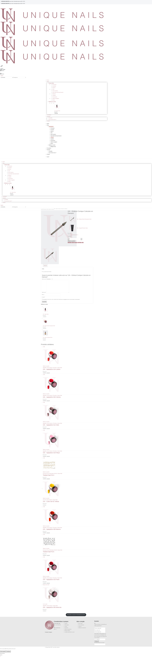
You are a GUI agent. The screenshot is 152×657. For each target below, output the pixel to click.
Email (83, 242)
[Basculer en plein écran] (1, 653)
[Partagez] (2, 653)
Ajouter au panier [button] (46, 366)
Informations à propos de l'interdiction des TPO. (76, 614)
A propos (48, 149)
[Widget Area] (53, 146)
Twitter (73, 242)
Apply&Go (45, 367)
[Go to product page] (80, 106)
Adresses (80, 626)
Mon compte (80, 623)
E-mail (43, 297)
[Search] (26, 77)
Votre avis (44, 292)
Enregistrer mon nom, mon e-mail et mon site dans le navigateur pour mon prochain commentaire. (61, 299)
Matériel (52, 137)
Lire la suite (45, 604)
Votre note (44, 279)
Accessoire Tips (46, 473)
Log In (48, 156)
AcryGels (52, 129)
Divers (52, 143)
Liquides (52, 138)
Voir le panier (2, 651)
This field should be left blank (99, 642)
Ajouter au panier (71, 240)
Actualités (50, 151)
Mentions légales (67, 630)
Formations (49, 148)
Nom (43, 294)
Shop (48, 125)
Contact (48, 154)
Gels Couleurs (53, 134)
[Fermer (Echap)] (4, 653)
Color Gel (44, 499)
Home (48, 123)
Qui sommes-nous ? (52, 152)
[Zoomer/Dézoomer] (0, 653)
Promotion (53, 128)
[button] (2, 75)
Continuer (8, 651)
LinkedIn (76, 242)
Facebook (69, 242)
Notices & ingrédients (68, 629)
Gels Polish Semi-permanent (56, 135)
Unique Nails (51, 126)
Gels (51, 132)
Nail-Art (52, 131)
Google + (79, 242)
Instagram (50, 632)
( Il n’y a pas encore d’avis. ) (73, 234)
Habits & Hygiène (54, 141)
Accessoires (53, 140)
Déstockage (51, 473)
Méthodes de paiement (82, 627)
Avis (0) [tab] (45, 265)
